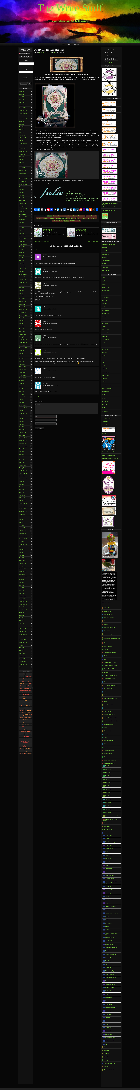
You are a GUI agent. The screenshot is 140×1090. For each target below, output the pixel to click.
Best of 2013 (108, 776)
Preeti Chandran (105, 270)
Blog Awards (107, 630)
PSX (106, 964)
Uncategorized (107, 1060)
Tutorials (106, 1056)
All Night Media (108, 835)
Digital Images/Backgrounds (110, 665)
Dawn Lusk (104, 316)
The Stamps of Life (109, 1041)
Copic (29, 686)
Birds (105, 621)
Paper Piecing (107, 730)
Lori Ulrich (104, 365)
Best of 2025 (108, 812)
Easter (25, 700)
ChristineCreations (106, 313)
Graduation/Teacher (108, 704)
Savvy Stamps (108, 981)
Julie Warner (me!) (106, 260)
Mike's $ (107, 929)
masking (22, 715)
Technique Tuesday (109, 1031)
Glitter (105, 701)
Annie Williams (105, 251)
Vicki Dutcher (105, 407)
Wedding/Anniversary (109, 1069)
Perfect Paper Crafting (110, 954)
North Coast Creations (110, 940)
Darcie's (107, 872)
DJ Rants (104, 326)
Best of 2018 (108, 792)
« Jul (110, 62)
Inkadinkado (108, 909)
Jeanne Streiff (105, 333)
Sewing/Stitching (108, 753)
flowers (22, 707)
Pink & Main (108, 957)
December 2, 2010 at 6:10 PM (50, 309)
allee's (103, 277)
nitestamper (104, 378)
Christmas (22, 686)
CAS (105, 642)
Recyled (106, 747)
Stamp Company (108, 832)
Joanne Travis (105, 336)
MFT (26, 715)
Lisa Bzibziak (105, 267)
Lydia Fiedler (105, 368)
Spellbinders (25, 736)
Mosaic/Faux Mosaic (109, 724)
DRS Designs (108, 886)
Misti (30, 715)
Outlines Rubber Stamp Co (111, 947)
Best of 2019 (108, 796)
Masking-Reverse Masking (110, 717)
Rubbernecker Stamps (110, 977)
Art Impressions (109, 848)
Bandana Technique (108, 614)
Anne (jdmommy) (106, 290)
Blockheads (108, 858)
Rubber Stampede (109, 974)
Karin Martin (104, 342)
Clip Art (105, 656)
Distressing (106, 672)
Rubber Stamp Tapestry (110, 971)
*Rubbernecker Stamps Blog (108, 244)
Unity (106, 1044)
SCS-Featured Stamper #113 (108, 210)
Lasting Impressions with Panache (110, 458)
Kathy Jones (105, 346)
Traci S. (45, 283)
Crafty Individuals (109, 868)
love (29, 712)
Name (26, 60)
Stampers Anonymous (110, 1007)
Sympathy (106, 1050)
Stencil (21, 748)
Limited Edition (108, 923)
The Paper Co (108, 1034)
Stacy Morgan (105, 401)
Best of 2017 (108, 789)
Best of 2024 (108, 809)
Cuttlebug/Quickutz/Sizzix (110, 662)
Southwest (106, 756)
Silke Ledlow (105, 394)
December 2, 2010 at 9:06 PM (50, 352)
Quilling (106, 743)
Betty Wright (105, 300)
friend (29, 707)
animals (22, 674)
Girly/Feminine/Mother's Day (110, 698)
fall (21, 705)
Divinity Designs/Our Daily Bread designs (112, 882)
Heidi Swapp (108, 893)
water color (23, 753)
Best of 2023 (108, 806)
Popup (105, 737)
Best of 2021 (108, 802)
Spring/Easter (107, 826)
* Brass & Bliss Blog (106, 225)
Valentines (25, 751)
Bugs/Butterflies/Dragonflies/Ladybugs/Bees (111, 639)
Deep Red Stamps (109, 878)
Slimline (22, 734)
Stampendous (108, 1004)
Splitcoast (25, 738)
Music (105, 727)
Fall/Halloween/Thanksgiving (110, 685)
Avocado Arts (108, 855)
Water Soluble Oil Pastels (110, 1063)
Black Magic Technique (109, 627)
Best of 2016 (108, 786)
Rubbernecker (25, 727)
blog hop (25, 678)
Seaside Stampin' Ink (110, 984)
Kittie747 (104, 264)
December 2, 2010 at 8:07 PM (50, 337)
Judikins (107, 916)
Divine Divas (105, 433)
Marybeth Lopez (105, 372)
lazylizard (104, 359)
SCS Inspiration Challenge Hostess (110, 207)
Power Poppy (108, 961)
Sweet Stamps (108, 1027)
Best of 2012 (108, 772)
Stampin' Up (108, 1011)
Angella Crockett (105, 287)
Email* (26, 69)
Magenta (107, 926)
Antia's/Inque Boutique (110, 842)
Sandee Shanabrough (107, 388)
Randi (44, 335)
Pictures (106, 734)
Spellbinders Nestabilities (110, 760)
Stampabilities (108, 997)
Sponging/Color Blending (110, 823)
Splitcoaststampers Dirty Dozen (112, 816)
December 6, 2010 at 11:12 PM (50, 385)
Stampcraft (107, 1001)
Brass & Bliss (108, 862)
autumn (29, 674)
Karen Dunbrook (105, 339)
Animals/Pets (107, 608)
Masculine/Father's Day (109, 714)
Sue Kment (104, 404)
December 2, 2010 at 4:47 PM (50, 285)
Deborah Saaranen (106, 320)
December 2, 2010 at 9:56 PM (50, 371)
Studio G (107, 1024)
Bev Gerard (104, 303)
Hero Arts (107, 896)
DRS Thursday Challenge (25, 697)
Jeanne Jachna (105, 329)
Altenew (107, 838)
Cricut (105, 659)
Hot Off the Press (109, 899)
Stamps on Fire (108, 1017)
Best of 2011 (108, 769)
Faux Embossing (108, 688)
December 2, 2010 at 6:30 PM (50, 323)
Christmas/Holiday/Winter (110, 652)
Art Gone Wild (108, 845)
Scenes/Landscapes (109, 750)
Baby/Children (107, 611)
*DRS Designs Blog (106, 418)
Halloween (28, 710)
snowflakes (28, 734)
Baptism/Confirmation (109, 617)
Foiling (105, 691)
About (69, 44)
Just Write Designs (106, 602)
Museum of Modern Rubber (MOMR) (110, 934)
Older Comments (40, 250)
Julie (54, 52)
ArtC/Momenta (108, 852)
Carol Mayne (105, 307)
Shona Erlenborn (105, 391)
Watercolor (106, 1066)
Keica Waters (105, 349)
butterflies (22, 683)
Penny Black (108, 951)
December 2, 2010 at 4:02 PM (50, 271)
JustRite (107, 919)
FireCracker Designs (110, 889)
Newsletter (76, 44)
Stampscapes (108, 1021)
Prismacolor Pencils (108, 740)
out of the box (25, 719)
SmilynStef (104, 398)
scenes (25, 729)
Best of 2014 (108, 779)
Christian (106, 649)
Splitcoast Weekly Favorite (25, 741)
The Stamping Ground (110, 1037)
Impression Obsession (110, 906)
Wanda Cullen (105, 411)
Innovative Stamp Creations (108, 455)
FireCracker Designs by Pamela (109, 452)
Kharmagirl (104, 352)
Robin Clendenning (106, 385)
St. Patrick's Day (108, 829)
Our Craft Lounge (109, 944)
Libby (103, 362)
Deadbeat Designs (109, 875)
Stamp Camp (108, 994)
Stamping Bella (108, 1014)
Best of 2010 (108, 766)
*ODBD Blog (105, 421)
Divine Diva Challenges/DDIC (111, 675)
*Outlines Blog (105, 424)
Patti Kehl (104, 381)
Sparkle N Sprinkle (109, 991)
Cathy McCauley (105, 310)
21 (115, 58)
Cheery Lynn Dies (108, 646)
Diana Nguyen (105, 323)
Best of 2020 (108, 799)
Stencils (106, 1047)
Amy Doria (104, 280)
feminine (28, 705)
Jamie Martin (105, 257)
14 (115, 56)
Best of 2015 (108, 782)
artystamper (104, 294)
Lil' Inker (23, 712)
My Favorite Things (109, 937)
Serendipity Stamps (109, 987)
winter (29, 753)
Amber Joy (45, 321)
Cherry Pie (107, 865)
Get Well (106, 695)
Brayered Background (109, 634)
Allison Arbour (105, 247)
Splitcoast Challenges (109, 763)
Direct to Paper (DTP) (109, 669)
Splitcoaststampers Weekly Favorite (110, 820)
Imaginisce (107, 903)
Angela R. (104, 284)
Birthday (106, 624)
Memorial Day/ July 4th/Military (111, 721)
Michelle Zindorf (105, 375)
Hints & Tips (107, 708)
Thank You (106, 1053)
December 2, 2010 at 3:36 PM (50, 256)
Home (63, 44)
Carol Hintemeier (105, 254)
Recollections (108, 967)
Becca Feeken (105, 297)
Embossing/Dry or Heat (109, 678)
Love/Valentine (107, 711)
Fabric (105, 682)
